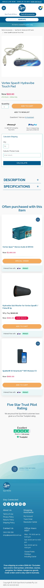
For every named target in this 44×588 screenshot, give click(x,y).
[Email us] (4, 504)
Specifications (17, 186)
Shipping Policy (9, 523)
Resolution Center (30, 522)
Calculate (22, 163)
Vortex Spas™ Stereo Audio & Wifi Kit (18, 247)
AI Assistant (29, 117)
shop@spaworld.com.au (12, 535)
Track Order (28, 519)
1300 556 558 (8, 532)
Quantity (5, 104)
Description (14, 180)
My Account (28, 516)
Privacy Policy (8, 517)
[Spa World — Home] (22, 8)
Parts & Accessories (28, 14)
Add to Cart (27, 106)
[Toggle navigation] (4, 8)
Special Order (22, 261)
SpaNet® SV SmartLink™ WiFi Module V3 (20, 371)
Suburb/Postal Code (11, 151)
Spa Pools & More (11, 14)
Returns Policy (8, 520)
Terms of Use (8, 514)
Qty (4, 142)
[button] (22, 112)
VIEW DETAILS (36, 1)
